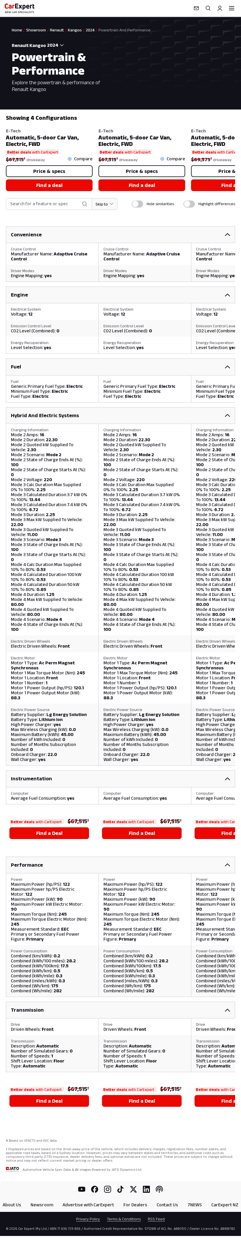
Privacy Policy (88, 1219)
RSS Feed (156, 1219)
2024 (90, 30)
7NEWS (195, 1204)
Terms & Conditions (124, 1219)
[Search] (208, 8)
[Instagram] (107, 1189)
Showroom (36, 30)
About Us (12, 1204)
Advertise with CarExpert (88, 1204)
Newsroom (42, 1204)
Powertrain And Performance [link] (124, 30)
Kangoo (75, 30)
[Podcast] (159, 1189)
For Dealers (135, 1204)
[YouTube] (81, 1189)
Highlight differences (216, 203)
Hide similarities (160, 203)
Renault (57, 30)
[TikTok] (120, 1189)
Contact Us (167, 1204)
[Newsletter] (196, 8)
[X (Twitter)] (133, 1189)
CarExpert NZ (224, 1204)
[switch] (137, 204)
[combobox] (56, 45)
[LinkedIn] (146, 1189)
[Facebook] (94, 1189)
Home (17, 30)
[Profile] (220, 8)
